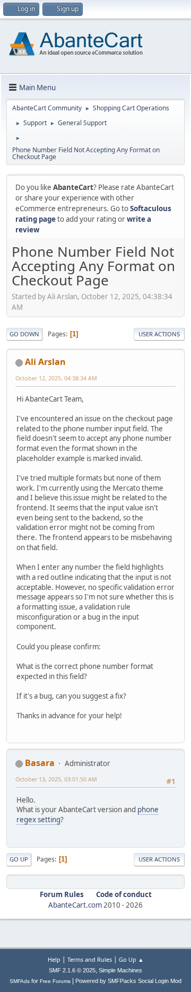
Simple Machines (120, 970)
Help (54, 959)
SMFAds (20, 981)
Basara (40, 763)
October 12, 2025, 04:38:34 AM (56, 378)
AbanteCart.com (75, 905)
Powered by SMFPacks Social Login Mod (128, 981)
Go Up (19, 859)
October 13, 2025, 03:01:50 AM (56, 779)
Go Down (24, 334)
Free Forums (55, 981)
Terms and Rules (89, 959)
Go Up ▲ (131, 959)
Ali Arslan (45, 362)
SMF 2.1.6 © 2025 (72, 970)
